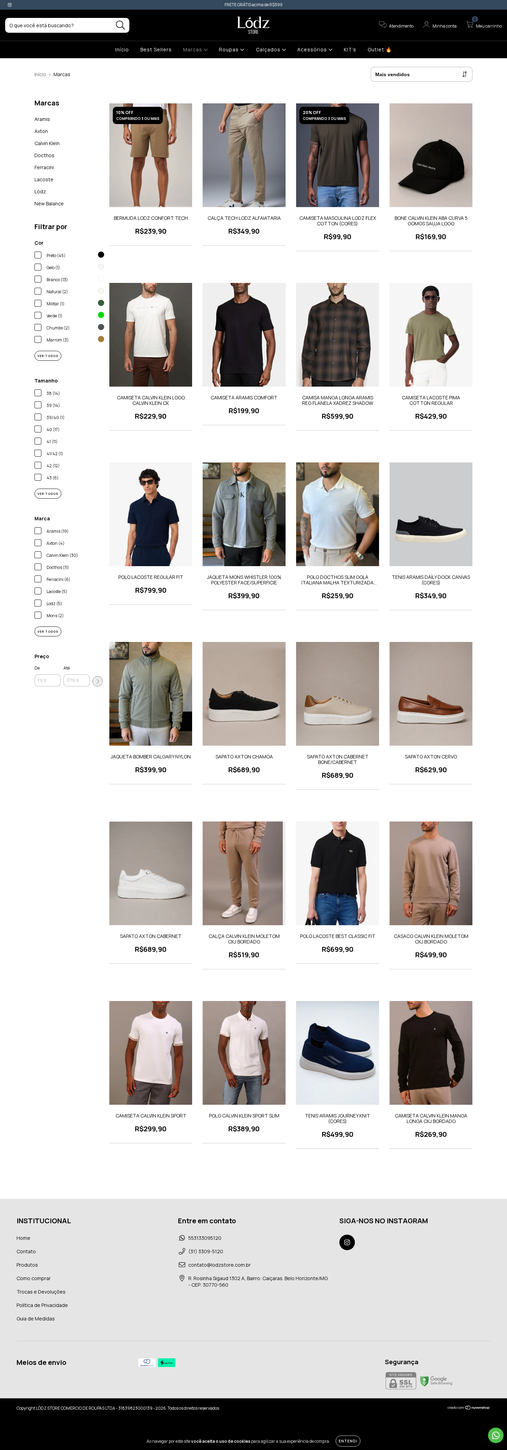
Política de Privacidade (42, 1305)
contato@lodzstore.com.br (219, 1265)
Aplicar (97, 681)
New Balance (49, 203)
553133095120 (204, 1238)
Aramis (42, 119)
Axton (41, 131)
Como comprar (34, 1278)
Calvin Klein (47, 143)
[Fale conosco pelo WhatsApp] (496, 1435)
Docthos (44, 155)
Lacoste (43, 179)
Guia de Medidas (36, 1318)
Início (122, 49)
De (37, 668)
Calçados (269, 49)
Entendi (348, 1441)
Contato (26, 1251)
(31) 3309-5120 (205, 1251)
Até (66, 668)
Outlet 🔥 (380, 49)
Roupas (229, 49)
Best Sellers (156, 49)
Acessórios (312, 49)
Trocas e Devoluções (41, 1291)
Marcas (193, 49)
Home (23, 1238)
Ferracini (44, 167)
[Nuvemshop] (468, 1408)
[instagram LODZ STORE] (9, 4)
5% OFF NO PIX (301, 5)
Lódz (40, 191)
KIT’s (350, 49)
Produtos (27, 1265)
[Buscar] (120, 25)
